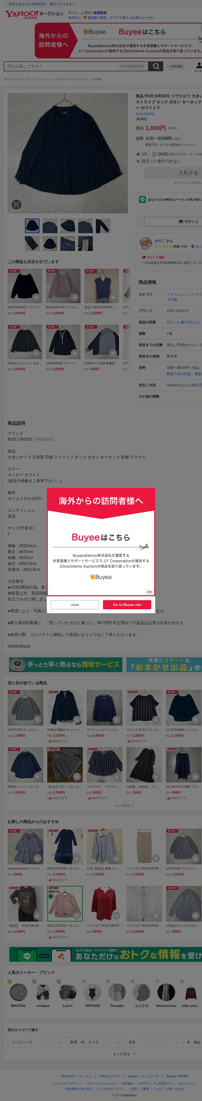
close (75, 605)
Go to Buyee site (127, 605)
